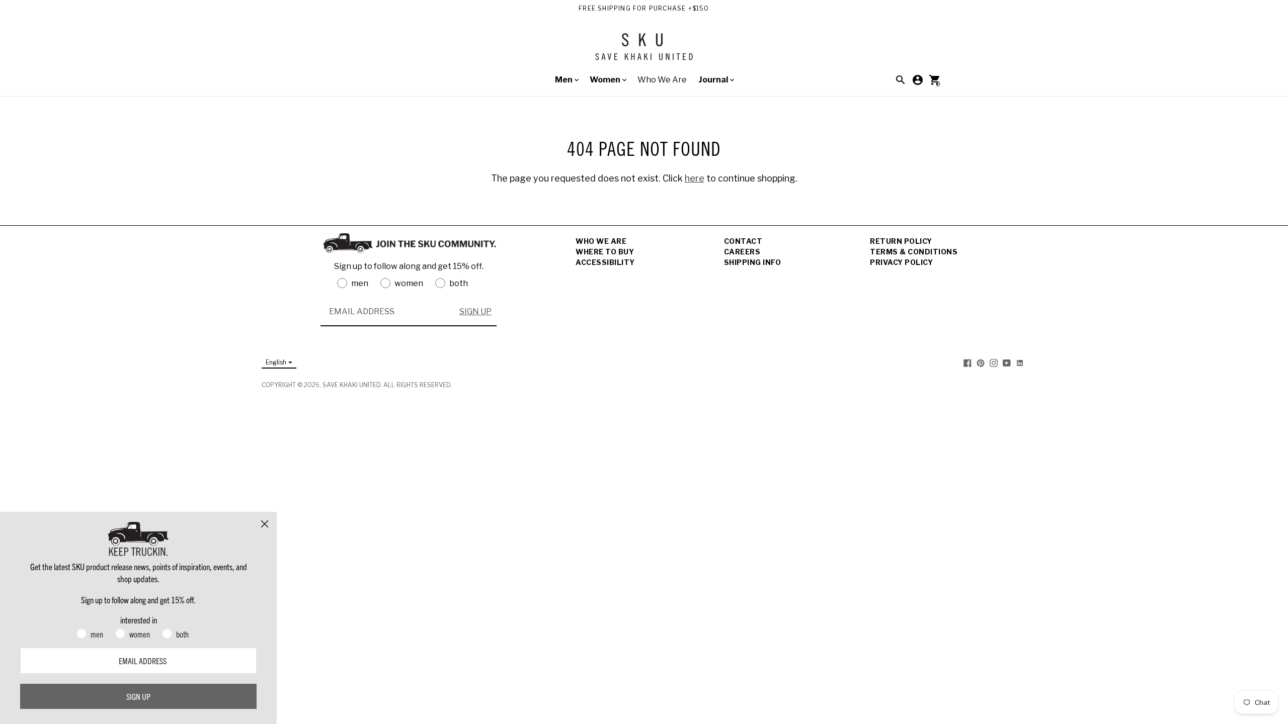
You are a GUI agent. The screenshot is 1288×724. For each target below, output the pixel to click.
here (694, 178)
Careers (742, 251)
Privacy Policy (901, 262)
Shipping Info (752, 262)
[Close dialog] (265, 524)
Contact (743, 241)
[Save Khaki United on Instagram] (994, 363)
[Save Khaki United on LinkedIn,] (1020, 363)
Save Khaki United (351, 385)
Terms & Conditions (913, 251)
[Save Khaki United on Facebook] (967, 363)
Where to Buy (605, 251)
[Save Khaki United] (644, 50)
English (276, 362)
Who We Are (662, 79)
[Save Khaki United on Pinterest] (981, 363)
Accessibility (605, 262)
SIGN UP (475, 311)
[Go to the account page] (918, 80)
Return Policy (901, 241)
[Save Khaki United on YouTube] (1007, 363)
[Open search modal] (901, 80)
